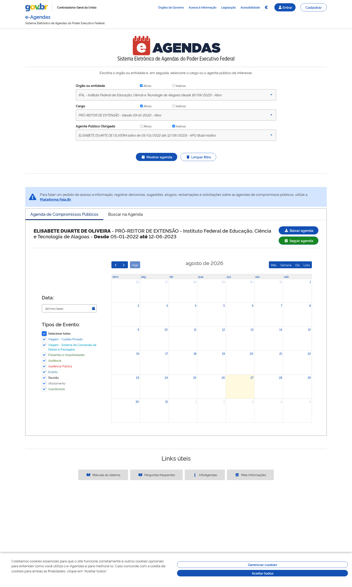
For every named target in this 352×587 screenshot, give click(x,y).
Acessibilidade (250, 7)
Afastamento (56, 383)
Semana (286, 265)
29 (223, 282)
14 (280, 329)
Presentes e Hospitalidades (66, 355)
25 (194, 377)
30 (251, 282)
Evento (52, 372)
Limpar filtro (201, 156)
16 (137, 353)
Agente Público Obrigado (95, 126)
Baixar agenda (301, 230)
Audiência (54, 360)
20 (251, 353)
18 (195, 353)
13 (252, 329)
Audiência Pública (60, 366)
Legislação (228, 7)
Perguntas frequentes (159, 475)
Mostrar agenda (159, 156)
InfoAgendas (207, 475)
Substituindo (56, 389)
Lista (307, 265)
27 (166, 282)
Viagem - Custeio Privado (65, 339)
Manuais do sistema (106, 475)
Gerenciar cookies (262, 564)
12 (223, 329)
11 (195, 329)
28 (194, 282)
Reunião (53, 377)
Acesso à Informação (202, 7)
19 (223, 353)
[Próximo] (124, 264)
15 (309, 329)
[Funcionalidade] (266, 7)
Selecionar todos (59, 333)
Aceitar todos (262, 573)
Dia (297, 265)
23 (137, 377)
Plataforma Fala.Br (55, 199)
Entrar (287, 7)
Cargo (80, 106)
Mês (273, 265)
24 (166, 377)
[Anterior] (115, 264)
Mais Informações (253, 475)
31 (280, 282)
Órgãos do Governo (171, 7)
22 (309, 353)
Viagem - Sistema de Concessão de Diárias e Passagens (72, 347)
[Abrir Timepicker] (93, 308)
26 (137, 282)
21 (280, 353)
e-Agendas (38, 16)
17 (166, 353)
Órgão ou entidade (90, 85)
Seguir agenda (301, 240)
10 (166, 329)
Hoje (135, 265)
